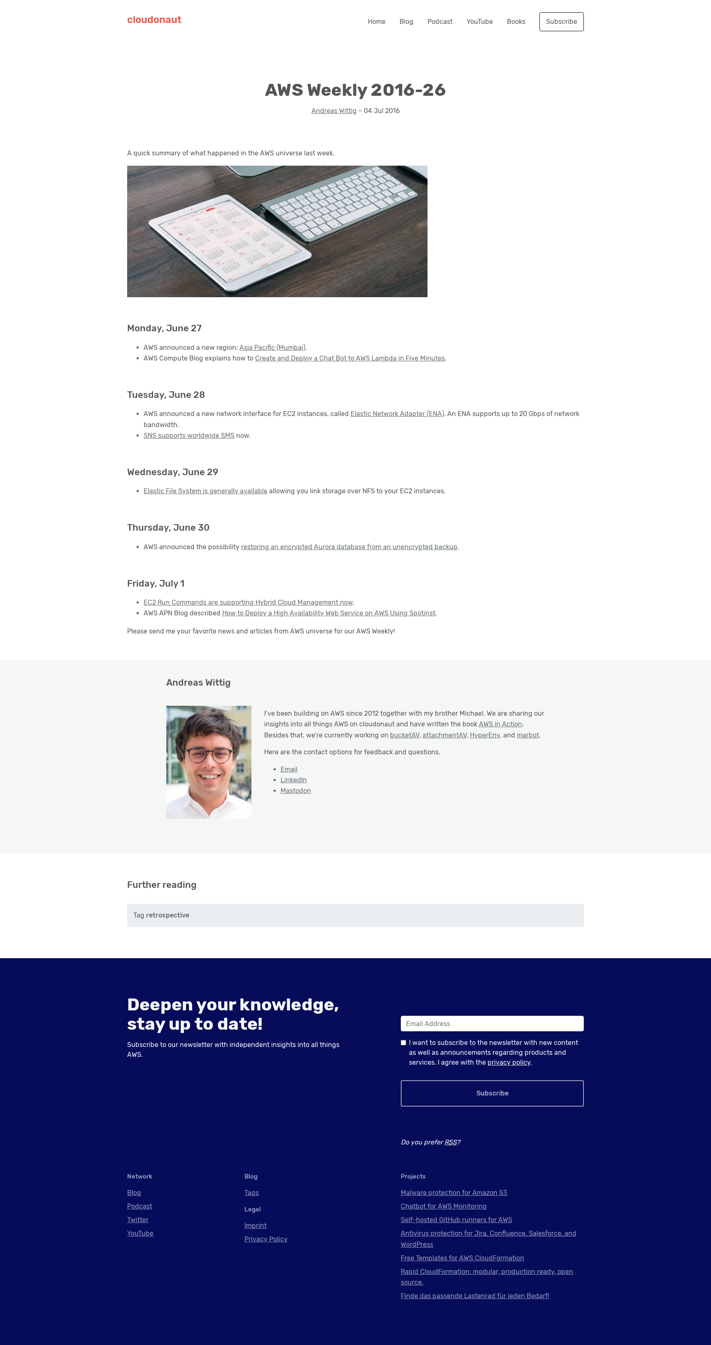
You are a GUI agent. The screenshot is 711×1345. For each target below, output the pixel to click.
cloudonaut (154, 19)
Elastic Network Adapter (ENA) (397, 414)
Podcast (440, 21)
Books (516, 21)
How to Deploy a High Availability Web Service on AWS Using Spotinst (328, 613)
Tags (251, 1193)
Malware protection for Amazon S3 (454, 1193)
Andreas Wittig (334, 111)
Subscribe (561, 21)
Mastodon (296, 791)
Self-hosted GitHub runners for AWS (456, 1220)
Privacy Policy (266, 1239)
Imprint (255, 1225)
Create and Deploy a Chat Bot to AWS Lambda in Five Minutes (350, 358)
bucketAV (404, 735)
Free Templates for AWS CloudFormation (462, 1258)
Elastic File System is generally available (205, 491)
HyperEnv (485, 735)
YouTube (480, 21)
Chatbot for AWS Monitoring (444, 1206)
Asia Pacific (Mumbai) (272, 347)
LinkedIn (294, 780)
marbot (528, 735)
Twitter (138, 1220)
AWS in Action (500, 724)
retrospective (167, 915)
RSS (450, 1142)
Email (289, 769)
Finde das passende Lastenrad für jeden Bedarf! (475, 1296)
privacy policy (509, 1062)
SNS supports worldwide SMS (189, 435)
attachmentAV (445, 735)
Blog (407, 21)
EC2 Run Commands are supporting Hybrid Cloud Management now (248, 602)
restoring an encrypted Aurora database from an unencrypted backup (349, 547)
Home (377, 21)
